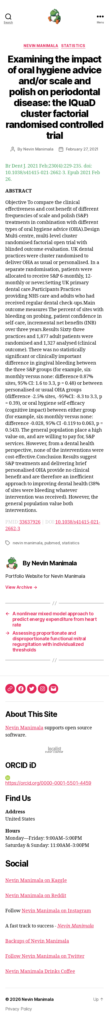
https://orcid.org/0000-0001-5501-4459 (48, 783)
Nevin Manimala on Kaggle (36, 880)
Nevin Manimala (41, 45)
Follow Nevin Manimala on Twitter (44, 956)
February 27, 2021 (82, 149)
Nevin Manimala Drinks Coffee (40, 971)
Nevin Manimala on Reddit (35, 896)
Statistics (73, 45)
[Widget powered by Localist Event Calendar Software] (54, 750)
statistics (70, 542)
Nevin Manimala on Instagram (56, 911)
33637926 (29, 522)
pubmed (52, 542)
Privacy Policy (18, 1008)
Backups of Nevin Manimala (37, 941)
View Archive (21, 587)
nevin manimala (27, 542)
